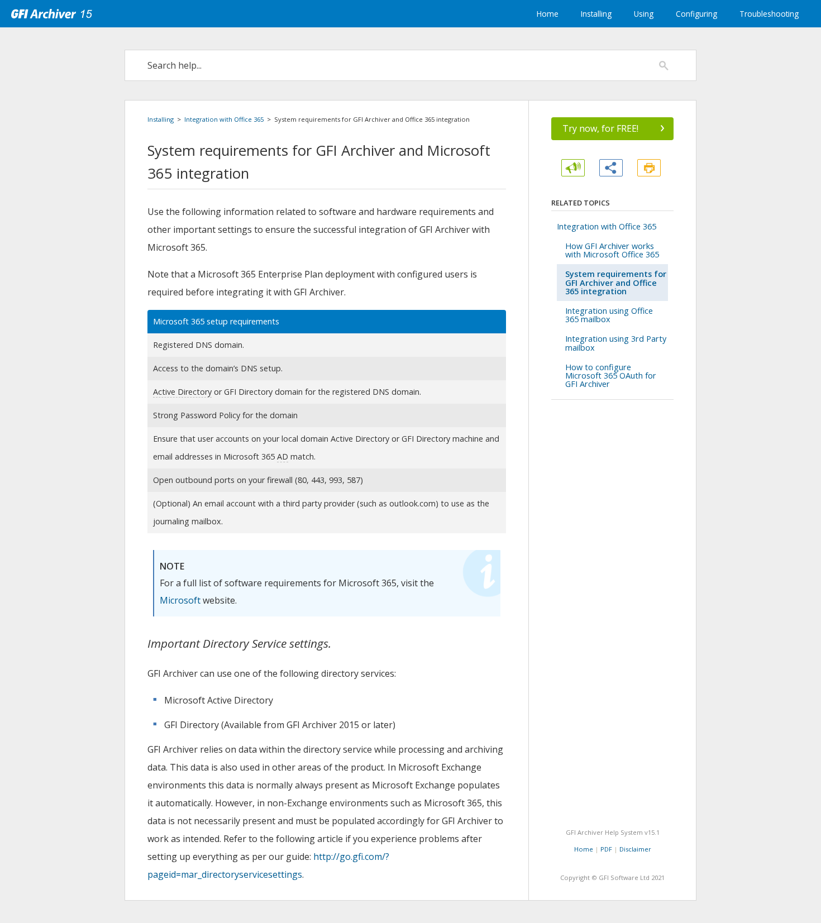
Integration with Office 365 (224, 119)
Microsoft (180, 600)
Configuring (696, 13)
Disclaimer (635, 849)
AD (282, 456)
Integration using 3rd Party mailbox (615, 342)
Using (643, 13)
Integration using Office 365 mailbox (609, 314)
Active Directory (182, 391)
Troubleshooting (769, 13)
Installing (596, 13)
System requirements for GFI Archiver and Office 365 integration (615, 282)
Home (548, 13)
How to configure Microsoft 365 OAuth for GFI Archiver (610, 375)
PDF (606, 849)
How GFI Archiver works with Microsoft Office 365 (612, 250)
